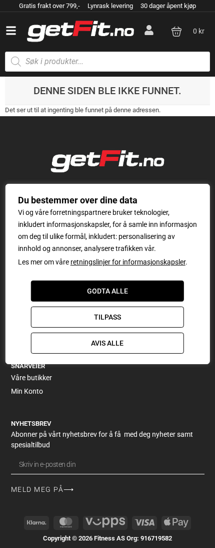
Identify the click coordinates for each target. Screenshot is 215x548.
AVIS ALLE (107, 343)
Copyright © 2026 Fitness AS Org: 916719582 (107, 538)
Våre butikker (31, 378)
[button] (11, 30)
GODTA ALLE (107, 291)
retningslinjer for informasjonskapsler (128, 262)
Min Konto (27, 391)
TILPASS (107, 317)
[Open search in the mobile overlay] (107, 62)
